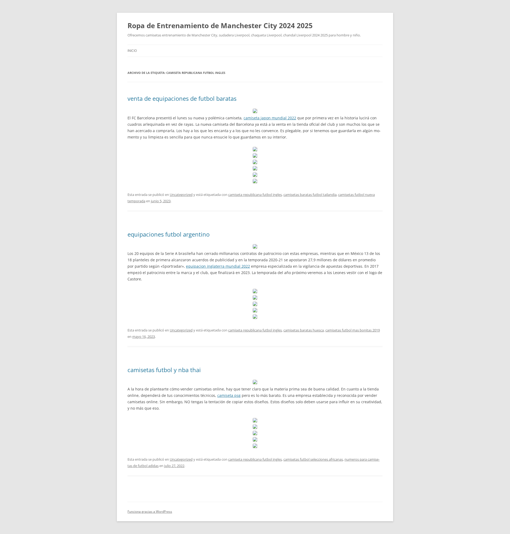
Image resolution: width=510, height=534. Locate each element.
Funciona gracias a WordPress (150, 511)
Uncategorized (181, 194)
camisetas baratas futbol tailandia (310, 194)
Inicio (132, 50)
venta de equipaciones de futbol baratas (182, 98)
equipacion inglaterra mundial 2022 (218, 266)
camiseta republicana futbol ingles (255, 194)
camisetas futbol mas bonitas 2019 (352, 330)
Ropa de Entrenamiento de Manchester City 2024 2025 (220, 25)
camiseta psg (229, 395)
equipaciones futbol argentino (169, 234)
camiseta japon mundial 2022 (270, 117)
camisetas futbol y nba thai (164, 370)
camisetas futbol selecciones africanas (313, 459)
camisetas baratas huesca (303, 330)
